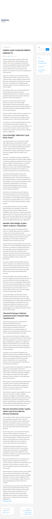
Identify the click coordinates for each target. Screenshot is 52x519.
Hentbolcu (5, 20)
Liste (39, 58)
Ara (39, 47)
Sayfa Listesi (41, 66)
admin (9, 56)
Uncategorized (6, 47)
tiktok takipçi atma (7, 501)
